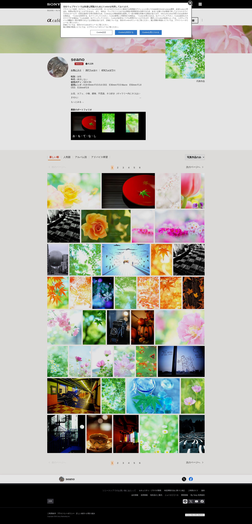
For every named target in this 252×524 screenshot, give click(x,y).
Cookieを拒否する (126, 32)
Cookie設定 (101, 32)
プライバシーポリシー (97, 27)
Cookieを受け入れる (150, 32)
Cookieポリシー (90, 25)
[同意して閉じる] (190, 3)
